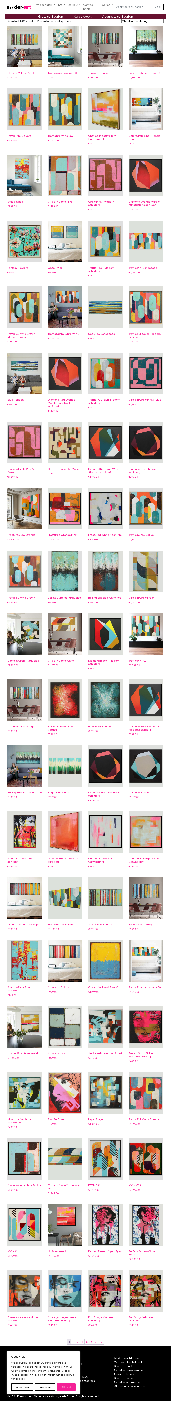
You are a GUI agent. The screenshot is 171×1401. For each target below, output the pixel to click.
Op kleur (73, 4)
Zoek (158, 6)
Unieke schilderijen (125, 1374)
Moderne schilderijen (127, 1358)
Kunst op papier (124, 1378)
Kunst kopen (83, 16)
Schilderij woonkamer (127, 1382)
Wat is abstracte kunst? (129, 1362)
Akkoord (66, 1387)
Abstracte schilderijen (117, 16)
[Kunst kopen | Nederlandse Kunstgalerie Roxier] (19, 6)
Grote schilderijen (50, 16)
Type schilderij (44, 4)
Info (60, 4)
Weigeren (45, 1387)
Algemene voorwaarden (129, 1386)
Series (106, 4)
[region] (43, 1372)
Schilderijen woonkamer (129, 1370)
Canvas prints (88, 6)
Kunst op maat (123, 1366)
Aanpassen (22, 1387)
